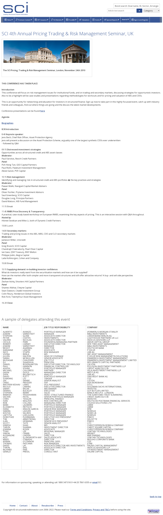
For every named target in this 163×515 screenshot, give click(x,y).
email (95, 482)
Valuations (85, 20)
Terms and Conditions (81, 509)
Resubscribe (48, 505)
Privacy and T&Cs (101, 509)
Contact (23, 505)
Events (98, 19)
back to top (155, 496)
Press (60, 505)
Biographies (7, 123)
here (42, 111)
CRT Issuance (42, 19)
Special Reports (113, 19)
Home (13, 505)
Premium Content (25, 19)
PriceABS (72, 19)
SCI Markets (58, 19)
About (34, 505)
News (10, 19)
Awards (125, 19)
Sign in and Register (141, 20)
